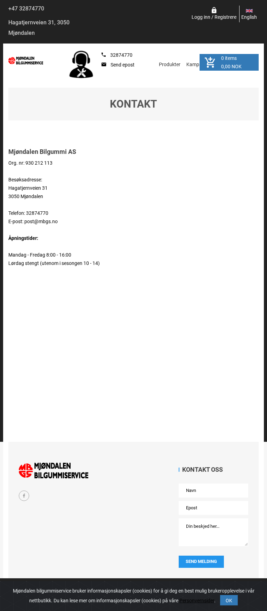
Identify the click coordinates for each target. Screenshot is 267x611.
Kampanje (197, 64)
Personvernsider (196, 600)
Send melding (201, 561)
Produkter (169, 64)
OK (229, 600)
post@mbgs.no (41, 221)
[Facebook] (24, 496)
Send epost (123, 65)
